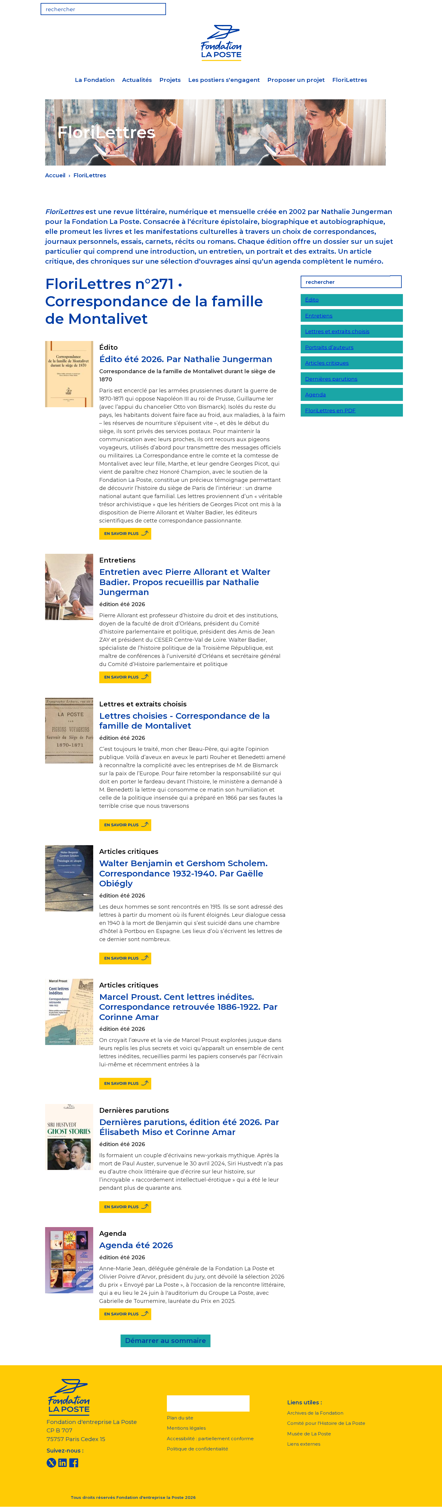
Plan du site (180, 1418)
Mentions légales (186, 1428)
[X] (51, 1462)
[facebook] (73, 1462)
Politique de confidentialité (197, 1449)
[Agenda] (357, 7)
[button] (208, 1403)
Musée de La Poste (309, 1434)
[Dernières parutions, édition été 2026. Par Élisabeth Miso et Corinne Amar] (125, 1207)
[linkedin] (62, 1462)
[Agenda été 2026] (125, 1314)
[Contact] (394, 7)
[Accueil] (221, 42)
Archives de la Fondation (315, 1413)
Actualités (137, 79)
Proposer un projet (296, 79)
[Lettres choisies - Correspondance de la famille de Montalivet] (125, 825)
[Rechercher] (395, 281)
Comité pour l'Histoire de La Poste (326, 1423)
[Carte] (375, 7)
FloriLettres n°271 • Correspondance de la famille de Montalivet (154, 301)
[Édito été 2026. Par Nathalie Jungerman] (125, 534)
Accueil (55, 175)
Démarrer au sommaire (165, 1341)
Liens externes (303, 1444)
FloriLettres (349, 79)
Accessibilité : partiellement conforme (210, 1438)
